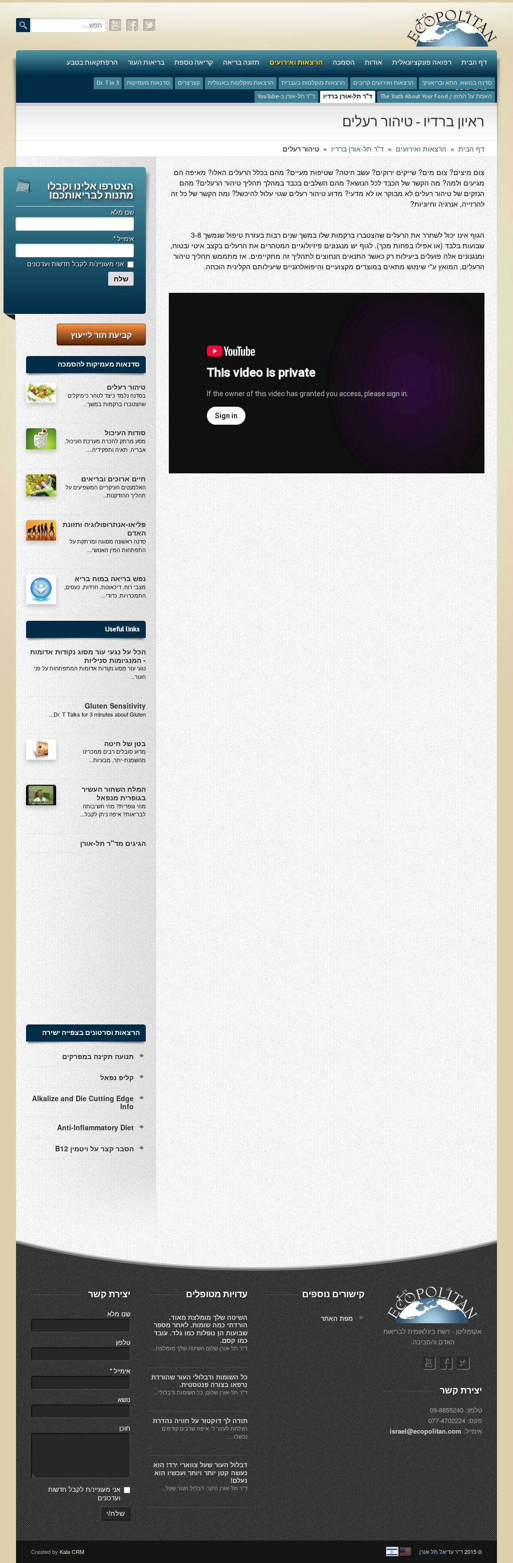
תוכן (124, 1428)
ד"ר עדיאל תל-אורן (441, 1551)
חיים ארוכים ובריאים (113, 478)
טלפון (123, 1342)
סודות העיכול (125, 432)
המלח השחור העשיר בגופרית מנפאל (114, 793)
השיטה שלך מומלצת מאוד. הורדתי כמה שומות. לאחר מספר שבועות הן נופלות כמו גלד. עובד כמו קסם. (200, 1328)
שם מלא (122, 212)
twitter (149, 25)
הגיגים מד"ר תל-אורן (113, 843)
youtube (115, 25)
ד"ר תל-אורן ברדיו (357, 148)
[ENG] (405, 1551)
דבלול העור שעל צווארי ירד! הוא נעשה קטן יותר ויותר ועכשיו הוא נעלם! (200, 1472)
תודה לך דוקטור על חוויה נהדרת (200, 1420)
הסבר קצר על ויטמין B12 (94, 1148)
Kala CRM (72, 1551)
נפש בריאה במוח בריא (110, 578)
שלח (121, 279)
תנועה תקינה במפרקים (98, 1056)
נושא (124, 1399)
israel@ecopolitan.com (425, 1431)
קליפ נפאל (117, 1077)
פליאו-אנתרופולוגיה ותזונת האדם (104, 528)
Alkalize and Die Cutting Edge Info (83, 1102)
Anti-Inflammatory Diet (95, 1127)
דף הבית (471, 148)
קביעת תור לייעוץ (101, 334)
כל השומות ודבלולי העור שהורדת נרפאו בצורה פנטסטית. (199, 1381)
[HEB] (392, 1551)
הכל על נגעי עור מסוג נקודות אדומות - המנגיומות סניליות (88, 655)
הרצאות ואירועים (421, 148)
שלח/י (115, 1513)
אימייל (123, 238)
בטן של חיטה (125, 743)
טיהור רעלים (126, 387)
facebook (132, 25)
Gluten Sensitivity (115, 706)
